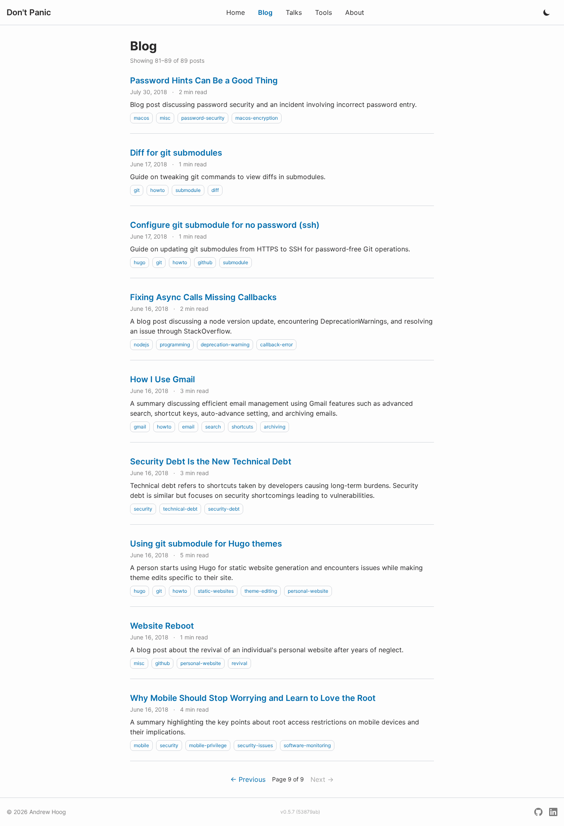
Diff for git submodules (176, 153)
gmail (140, 427)
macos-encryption (256, 118)
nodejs (141, 344)
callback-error (276, 344)
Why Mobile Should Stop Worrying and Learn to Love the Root (253, 698)
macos (141, 118)
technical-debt (180, 509)
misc (165, 118)
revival (239, 663)
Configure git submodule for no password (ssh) (225, 225)
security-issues (255, 745)
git (137, 190)
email (188, 427)
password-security (203, 118)
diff (215, 190)
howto (157, 190)
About (354, 12)
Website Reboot (162, 626)
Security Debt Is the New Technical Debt (210, 461)
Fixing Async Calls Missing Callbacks (203, 297)
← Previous (247, 779)
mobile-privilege (208, 745)
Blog (265, 12)
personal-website (308, 591)
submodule (188, 190)
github (205, 262)
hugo (139, 262)
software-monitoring (307, 745)
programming (175, 344)
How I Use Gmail (162, 379)
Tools (323, 12)
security (143, 509)
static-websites (216, 591)
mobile (141, 745)
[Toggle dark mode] (546, 12)
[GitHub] (538, 812)
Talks (294, 12)
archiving (274, 427)
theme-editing (260, 591)
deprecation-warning (225, 344)
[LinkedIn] (553, 812)
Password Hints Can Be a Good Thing (204, 80)
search (213, 427)
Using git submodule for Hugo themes (206, 544)
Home (235, 12)
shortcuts (242, 427)
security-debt (223, 509)
